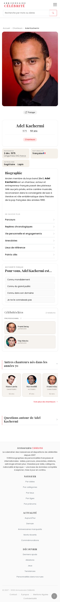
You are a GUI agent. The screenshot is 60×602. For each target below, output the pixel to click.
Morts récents (30, 535)
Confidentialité (30, 598)
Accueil (6, 28)
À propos (25, 595)
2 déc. (7, 153)
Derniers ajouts (30, 554)
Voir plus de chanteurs (44, 402)
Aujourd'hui (30, 518)
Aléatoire (30, 560)
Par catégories (30, 487)
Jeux (30, 565)
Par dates (30, 481)
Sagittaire (9, 164)
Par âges (30, 498)
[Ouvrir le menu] (55, 4)
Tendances (30, 571)
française (37, 153)
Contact (13, 595)
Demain (30, 523)
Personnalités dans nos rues (30, 576)
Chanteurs (18, 28)
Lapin (20, 164)
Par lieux (30, 493)
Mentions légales (40, 595)
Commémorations (30, 540)
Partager (31, 112)
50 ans (33, 131)
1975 (25, 131)
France (23, 156)
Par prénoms (30, 504)
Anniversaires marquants (30, 529)
